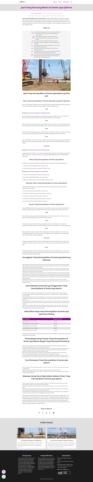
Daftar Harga (66, 2)
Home (32, 13)
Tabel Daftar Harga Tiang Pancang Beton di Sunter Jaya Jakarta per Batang (46, 49)
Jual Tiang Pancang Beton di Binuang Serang (38, 150)
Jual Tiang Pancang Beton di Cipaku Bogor (38, 171)
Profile (60, 2)
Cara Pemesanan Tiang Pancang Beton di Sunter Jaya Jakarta (47, 54)
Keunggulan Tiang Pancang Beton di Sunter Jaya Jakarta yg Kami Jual (46, 43)
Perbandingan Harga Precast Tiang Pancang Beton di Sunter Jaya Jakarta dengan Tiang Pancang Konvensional (47, 52)
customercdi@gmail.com (48, 367)
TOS (71, 2)
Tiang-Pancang (37, 13)
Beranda (55, 2)
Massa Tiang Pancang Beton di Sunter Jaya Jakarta (46, 36)
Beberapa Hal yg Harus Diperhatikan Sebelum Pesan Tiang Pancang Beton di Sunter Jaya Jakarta (46, 56)
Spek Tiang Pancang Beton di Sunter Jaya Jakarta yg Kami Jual (47, 32)
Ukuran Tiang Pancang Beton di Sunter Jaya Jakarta (47, 40)
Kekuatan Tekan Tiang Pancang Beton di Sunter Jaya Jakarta (47, 38)
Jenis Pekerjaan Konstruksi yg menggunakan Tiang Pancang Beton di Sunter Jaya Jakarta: (47, 46)
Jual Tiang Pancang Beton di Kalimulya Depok (39, 113)
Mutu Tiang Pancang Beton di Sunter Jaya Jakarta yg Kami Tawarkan (47, 34)
